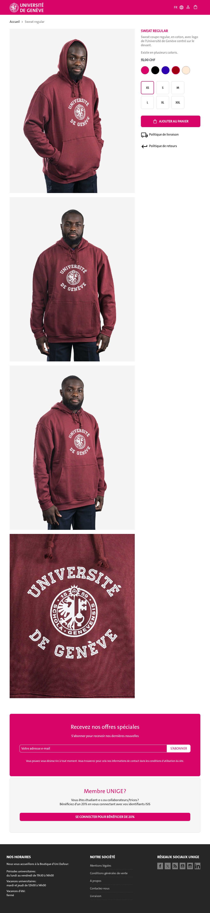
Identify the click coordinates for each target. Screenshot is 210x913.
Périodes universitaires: (21, 871)
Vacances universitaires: (21, 881)
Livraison (95, 896)
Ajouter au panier (170, 121)
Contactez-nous (100, 888)
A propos (95, 881)
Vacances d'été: (16, 891)
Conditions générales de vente (109, 873)
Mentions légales (100, 865)
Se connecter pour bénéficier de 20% (105, 817)
